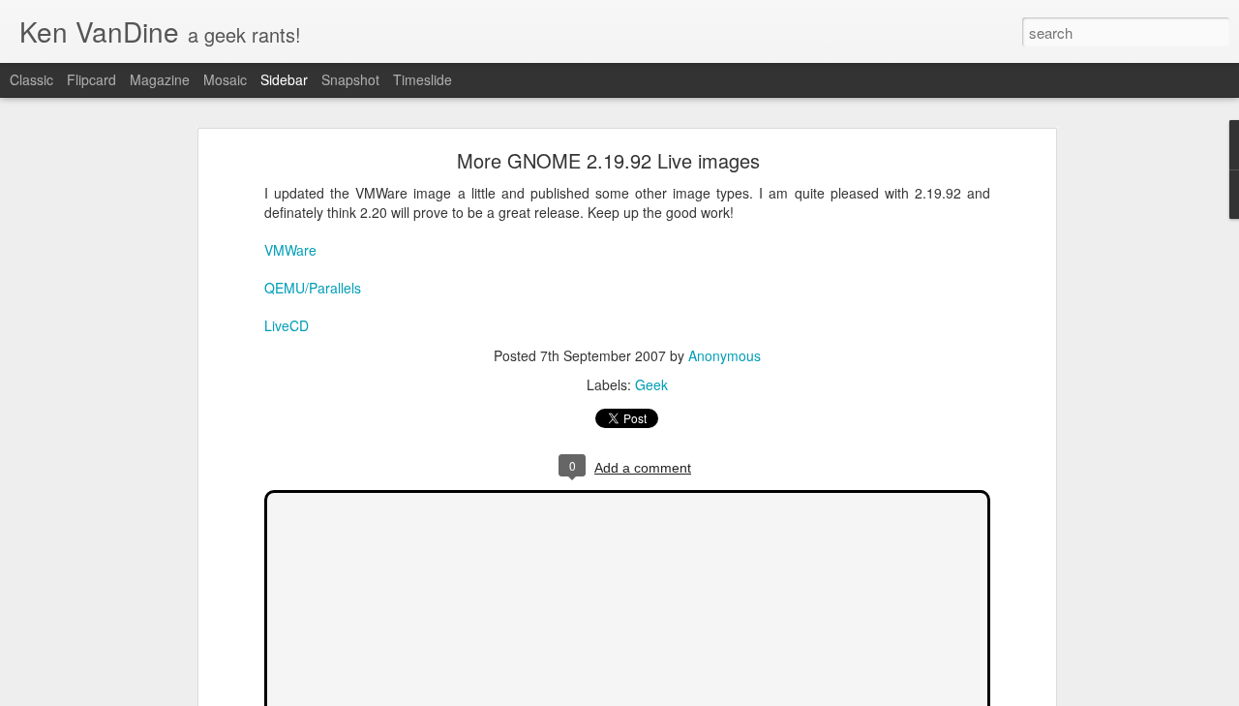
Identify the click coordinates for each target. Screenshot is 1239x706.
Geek (651, 384)
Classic (31, 79)
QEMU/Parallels (312, 287)
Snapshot (350, 79)
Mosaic (225, 79)
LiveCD (286, 325)
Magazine (160, 79)
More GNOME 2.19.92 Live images (608, 160)
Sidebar (284, 79)
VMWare (290, 250)
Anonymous (724, 355)
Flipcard (91, 79)
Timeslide (422, 79)
